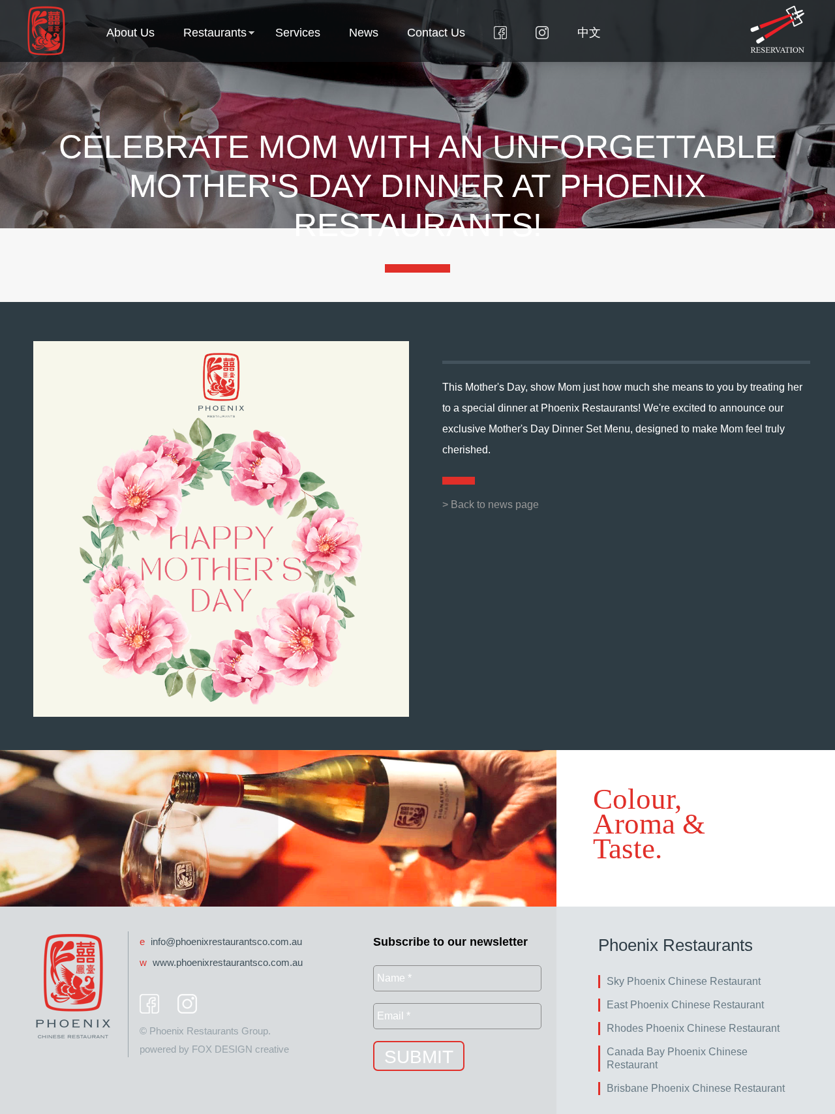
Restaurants (215, 32)
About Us (130, 32)
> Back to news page (490, 504)
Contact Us (436, 32)
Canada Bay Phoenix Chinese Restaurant (677, 1058)
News (363, 32)
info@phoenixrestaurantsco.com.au (226, 941)
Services (297, 32)
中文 (589, 32)
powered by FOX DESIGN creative (214, 1049)
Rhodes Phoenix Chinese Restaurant (693, 1028)
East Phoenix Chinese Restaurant (685, 1004)
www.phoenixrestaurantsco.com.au (228, 962)
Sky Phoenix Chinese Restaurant (684, 981)
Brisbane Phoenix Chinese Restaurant (696, 1088)
